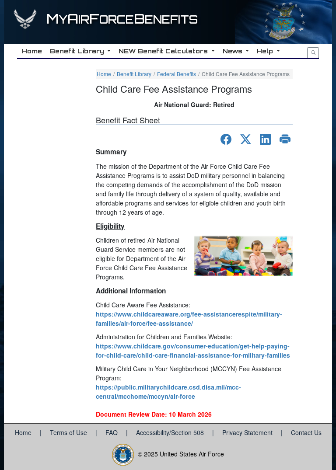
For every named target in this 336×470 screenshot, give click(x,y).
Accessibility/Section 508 (171, 432)
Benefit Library (134, 73)
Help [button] (266, 51)
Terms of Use (69, 432)
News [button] (233, 51)
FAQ (112, 432)
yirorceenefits (122, 19)
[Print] (285, 139)
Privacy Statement (248, 432)
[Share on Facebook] (226, 139)
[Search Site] (313, 52)
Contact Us (306, 432)
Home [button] (32, 51)
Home (104, 73)
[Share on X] (245, 139)
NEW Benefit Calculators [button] (164, 51)
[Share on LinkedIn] (265, 139)
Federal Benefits (176, 73)
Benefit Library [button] (78, 51)
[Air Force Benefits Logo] (26, 23)
